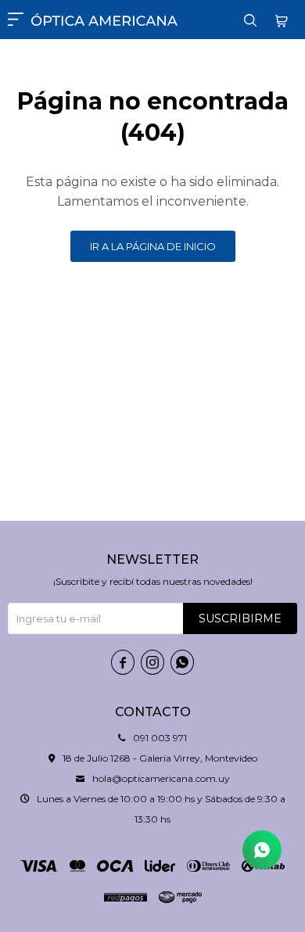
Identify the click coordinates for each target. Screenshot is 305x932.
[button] (250, 19)
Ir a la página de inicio (153, 246)
